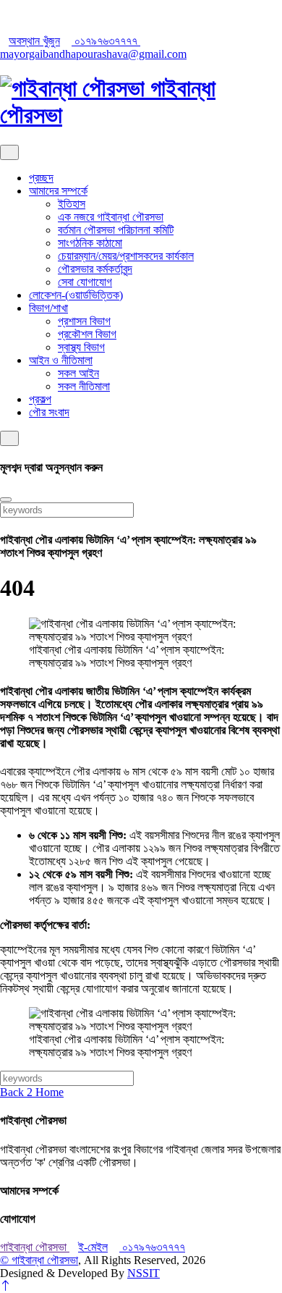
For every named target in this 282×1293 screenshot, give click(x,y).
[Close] (6, 499)
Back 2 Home (32, 1092)
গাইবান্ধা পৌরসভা (34, 1247)
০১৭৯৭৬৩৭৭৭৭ (106, 41)
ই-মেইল (93, 1247)
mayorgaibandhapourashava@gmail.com (93, 54)
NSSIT (143, 1273)
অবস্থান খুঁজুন (34, 41)
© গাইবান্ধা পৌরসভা (39, 1260)
